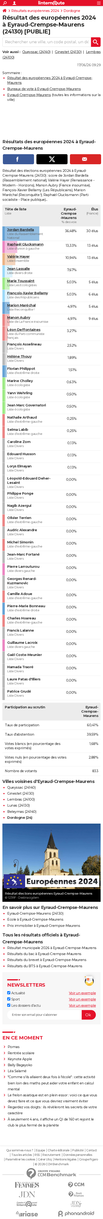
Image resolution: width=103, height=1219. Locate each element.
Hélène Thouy (19, 356)
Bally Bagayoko (20, 1065)
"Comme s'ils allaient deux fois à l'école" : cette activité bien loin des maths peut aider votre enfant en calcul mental (51, 1083)
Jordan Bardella (20, 230)
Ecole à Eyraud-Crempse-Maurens (35, 919)
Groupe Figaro (88, 1159)
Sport (15, 999)
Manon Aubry (18, 317)
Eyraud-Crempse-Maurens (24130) (35, 913)
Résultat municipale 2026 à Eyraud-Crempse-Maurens (52, 948)
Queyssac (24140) (36, 52)
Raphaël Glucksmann (25, 244)
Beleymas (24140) (21, 811)
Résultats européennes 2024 (35, 11)
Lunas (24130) (18, 805)
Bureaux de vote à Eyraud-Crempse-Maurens (44, 89)
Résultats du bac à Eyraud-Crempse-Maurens (44, 954)
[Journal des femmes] (27, 1185)
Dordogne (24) (19, 817)
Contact (91, 1150)
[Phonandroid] (76, 1214)
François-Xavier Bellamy (27, 293)
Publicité (78, 1150)
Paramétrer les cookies (20, 1159)
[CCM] (76, 1185)
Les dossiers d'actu (25, 1005)
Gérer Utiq (45, 1159)
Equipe (40, 1150)
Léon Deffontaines (23, 330)
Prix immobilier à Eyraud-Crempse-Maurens (43, 926)
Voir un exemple (82, 993)
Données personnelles (77, 1155)
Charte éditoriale (58, 1150)
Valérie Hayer (18, 256)
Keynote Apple (20, 1059)
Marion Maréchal (21, 305)
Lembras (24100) (21, 799)
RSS (37, 1155)
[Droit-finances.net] (76, 1194)
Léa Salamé (17, 1071)
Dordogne (71, 11)
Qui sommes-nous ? (19, 1150)
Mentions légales (65, 1159)
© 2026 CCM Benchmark (52, 1164)
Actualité (17, 993)
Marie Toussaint (20, 281)
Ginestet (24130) (68, 52)
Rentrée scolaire (21, 1053)
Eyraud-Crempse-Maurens (29, 95)
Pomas (14, 1047)
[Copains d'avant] (27, 1204)
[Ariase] (27, 1213)
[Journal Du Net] (27, 1194)
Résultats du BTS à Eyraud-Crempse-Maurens (44, 966)
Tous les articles (21, 1155)
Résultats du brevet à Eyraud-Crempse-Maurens (46, 960)
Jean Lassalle (18, 269)
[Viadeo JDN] (76, 1204)
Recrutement (51, 1155)
